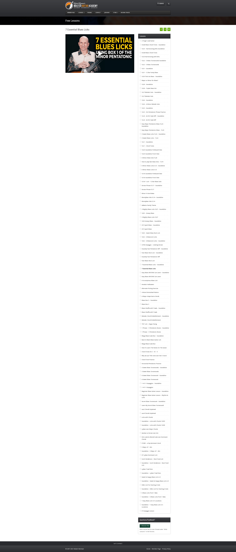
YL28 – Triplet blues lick (149, 88)
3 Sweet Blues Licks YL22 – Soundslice (153, 134)
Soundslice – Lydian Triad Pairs (151, 473)
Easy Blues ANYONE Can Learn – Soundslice (155, 272)
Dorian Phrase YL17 (148, 189)
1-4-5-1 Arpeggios (147, 387)
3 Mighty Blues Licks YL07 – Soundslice (154, 209)
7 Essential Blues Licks (149, 268)
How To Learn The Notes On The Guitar (154, 348)
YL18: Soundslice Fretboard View (152, 173)
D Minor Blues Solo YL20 (149, 158)
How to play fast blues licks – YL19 (152, 162)
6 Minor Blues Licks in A (149, 170)
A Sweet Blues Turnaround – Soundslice (154, 375)
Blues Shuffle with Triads (149, 312)
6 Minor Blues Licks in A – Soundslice (153, 166)
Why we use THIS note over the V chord (154, 356)
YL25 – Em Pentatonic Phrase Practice (154, 112)
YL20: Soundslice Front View (150, 154)
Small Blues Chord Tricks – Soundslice (153, 45)
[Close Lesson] (168, 29)
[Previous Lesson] (161, 29)
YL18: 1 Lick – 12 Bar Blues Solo (151, 181)
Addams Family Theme (149, 205)
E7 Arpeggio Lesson (148, 511)
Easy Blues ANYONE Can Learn (151, 276)
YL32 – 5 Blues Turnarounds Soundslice (154, 60)
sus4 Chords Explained (149, 413)
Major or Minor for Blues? (150, 80)
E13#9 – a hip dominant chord (151, 443)
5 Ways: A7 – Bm (147, 447)
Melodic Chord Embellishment (151, 320)
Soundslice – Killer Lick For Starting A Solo (155, 489)
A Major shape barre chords (150, 296)
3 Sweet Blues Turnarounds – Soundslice (154, 367)
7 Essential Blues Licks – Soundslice (153, 265)
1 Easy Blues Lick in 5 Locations (151, 501)
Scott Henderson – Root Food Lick (152, 459)
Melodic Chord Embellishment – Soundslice (155, 316)
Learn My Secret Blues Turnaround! (153, 405)
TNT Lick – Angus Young (149, 324)
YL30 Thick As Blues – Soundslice (152, 76)
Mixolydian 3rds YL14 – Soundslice (152, 197)
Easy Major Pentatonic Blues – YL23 (153, 130)
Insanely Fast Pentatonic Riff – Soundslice (155, 249)
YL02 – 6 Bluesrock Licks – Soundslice (153, 241)
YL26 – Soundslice (147, 100)
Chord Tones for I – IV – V (150, 352)
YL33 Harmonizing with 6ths (151, 57)
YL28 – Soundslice (147, 84)
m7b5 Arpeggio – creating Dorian (152, 245)
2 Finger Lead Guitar (148, 41)
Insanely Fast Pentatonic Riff (151, 257)
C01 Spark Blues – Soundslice (151, 225)
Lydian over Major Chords (150, 429)
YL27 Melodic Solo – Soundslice (151, 92)
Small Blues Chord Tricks (149, 53)
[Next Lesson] (165, 29)
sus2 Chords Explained (149, 409)
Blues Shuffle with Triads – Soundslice (153, 308)
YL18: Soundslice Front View (150, 177)
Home (148, 549)
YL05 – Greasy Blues (148, 213)
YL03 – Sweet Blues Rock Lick (151, 233)
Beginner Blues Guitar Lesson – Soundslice (155, 391)
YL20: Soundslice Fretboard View (152, 150)
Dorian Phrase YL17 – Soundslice (152, 185)
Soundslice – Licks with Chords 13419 (153, 421)
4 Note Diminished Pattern (150, 292)
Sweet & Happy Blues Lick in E (151, 477)
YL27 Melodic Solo (147, 96)
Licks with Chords (147, 417)
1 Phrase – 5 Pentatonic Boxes (151, 332)
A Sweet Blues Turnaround (150, 379)
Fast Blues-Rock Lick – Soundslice (152, 253)
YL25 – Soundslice (147, 108)
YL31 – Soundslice (147, 68)
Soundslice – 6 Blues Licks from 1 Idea (153, 497)
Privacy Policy (166, 549)
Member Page (156, 549)
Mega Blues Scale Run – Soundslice (153, 336)
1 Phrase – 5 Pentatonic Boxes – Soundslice (155, 328)
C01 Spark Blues (147, 229)
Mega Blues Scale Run (148, 344)
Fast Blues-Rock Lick (148, 261)
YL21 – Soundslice (147, 142)
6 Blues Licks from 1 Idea (149, 493)
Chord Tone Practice (148, 359)
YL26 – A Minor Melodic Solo (151, 104)
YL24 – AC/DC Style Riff (149, 120)
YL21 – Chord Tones (148, 146)
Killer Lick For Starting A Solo (151, 485)
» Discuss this (145, 526)
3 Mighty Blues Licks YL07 (150, 217)
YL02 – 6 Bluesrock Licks (149, 237)
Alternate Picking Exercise (150, 288)
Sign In (161, 3)
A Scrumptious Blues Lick (149, 280)
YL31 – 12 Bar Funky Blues (150, 72)
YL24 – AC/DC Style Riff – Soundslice (153, 116)
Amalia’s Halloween (148, 284)
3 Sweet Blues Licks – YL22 (150, 138)
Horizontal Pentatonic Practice (151, 363)
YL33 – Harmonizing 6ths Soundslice (153, 49)
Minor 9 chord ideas (148, 193)
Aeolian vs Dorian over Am (150, 433)
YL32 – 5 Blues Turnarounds (150, 64)
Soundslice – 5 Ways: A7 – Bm (151, 451)
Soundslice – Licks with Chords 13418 (153, 425)
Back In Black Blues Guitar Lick (151, 340)
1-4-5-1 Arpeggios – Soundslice (151, 383)
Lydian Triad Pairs (147, 469)
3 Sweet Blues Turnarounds (150, 371)
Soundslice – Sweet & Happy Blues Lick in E (155, 481)
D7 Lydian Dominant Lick (149, 455)
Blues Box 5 (145, 304)
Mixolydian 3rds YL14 (148, 201)
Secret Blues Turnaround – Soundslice (153, 401)
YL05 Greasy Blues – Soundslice (151, 221)
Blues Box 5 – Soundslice (149, 300)
